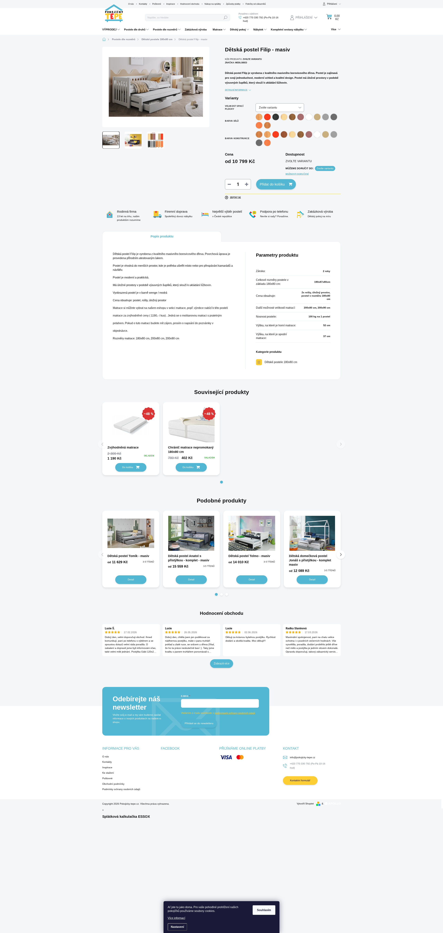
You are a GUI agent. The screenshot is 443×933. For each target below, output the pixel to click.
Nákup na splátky (213, 4)
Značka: (236, 62)
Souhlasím (264, 910)
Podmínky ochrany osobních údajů (121, 789)
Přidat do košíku (272, 184)
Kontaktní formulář (300, 780)
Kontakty (143, 4)
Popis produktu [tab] (162, 236)
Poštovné (156, 4)
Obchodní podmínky (113, 783)
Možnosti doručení (297, 174)
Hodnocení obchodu (189, 4)
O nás (131, 4)
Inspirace (170, 4)
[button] (221, 482)
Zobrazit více (221, 663)
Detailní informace (236, 90)
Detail (131, 579)
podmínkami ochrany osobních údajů (235, 713)
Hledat (225, 17)
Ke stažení (108, 772)
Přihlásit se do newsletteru (199, 723)
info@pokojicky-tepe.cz (302, 757)
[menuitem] (111, 29)
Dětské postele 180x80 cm (281, 362)
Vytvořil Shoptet (305, 803)
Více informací (176, 918)
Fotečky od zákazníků (256, 4)
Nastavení (177, 926)
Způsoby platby (233, 4)
